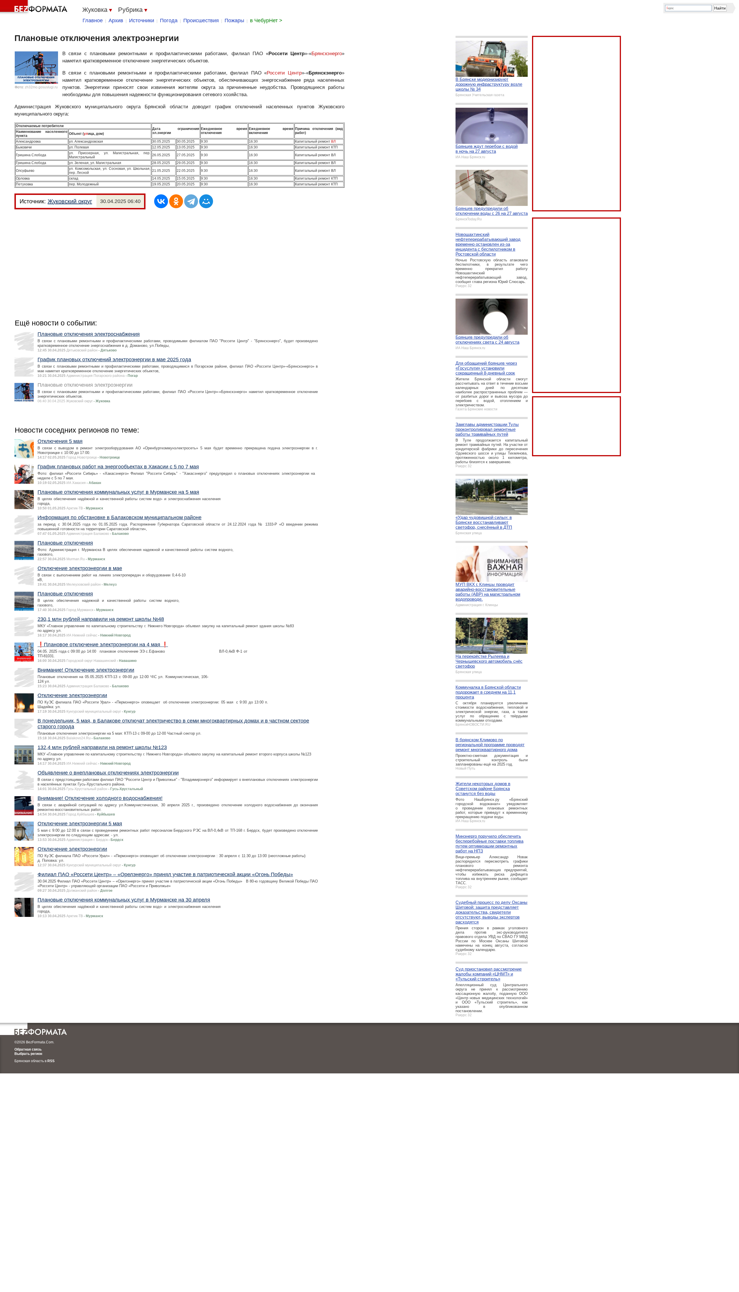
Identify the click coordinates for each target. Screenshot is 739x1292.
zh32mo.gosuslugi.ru (41, 87)
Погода (169, 20)
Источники (141, 20)
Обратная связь (28, 1049)
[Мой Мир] (206, 201)
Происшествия (201, 20)
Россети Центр (284, 73)
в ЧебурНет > (266, 20)
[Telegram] (191, 201)
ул (86, 134)
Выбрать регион (28, 1054)
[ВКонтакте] (161, 201)
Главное (93, 20)
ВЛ (333, 141)
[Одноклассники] (176, 201)
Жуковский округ (70, 201)
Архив (116, 20)
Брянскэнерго (326, 53)
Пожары (234, 20)
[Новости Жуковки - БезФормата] (34, 7)
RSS (51, 1061)
